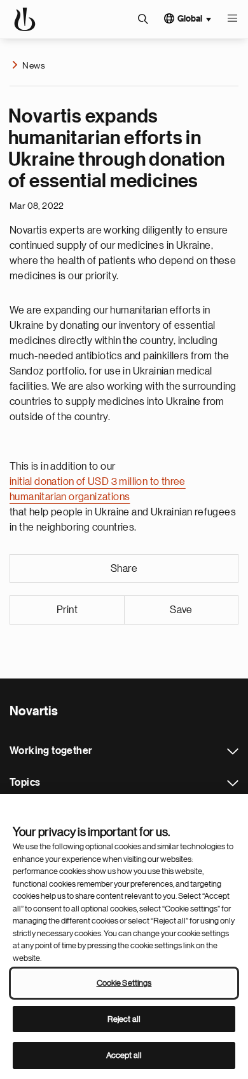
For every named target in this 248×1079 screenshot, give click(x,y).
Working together (232, 751)
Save (181, 610)
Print (67, 610)
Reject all (124, 1019)
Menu (232, 19)
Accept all (124, 1055)
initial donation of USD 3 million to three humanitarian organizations (98, 489)
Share (124, 569)
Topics (232, 783)
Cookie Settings (124, 983)
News (33, 65)
